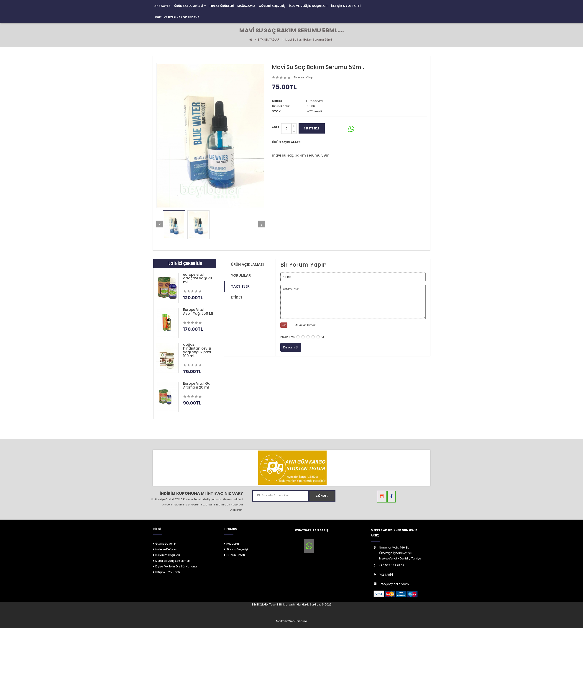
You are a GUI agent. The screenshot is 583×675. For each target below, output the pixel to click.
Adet (275, 127)
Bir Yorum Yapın (304, 77)
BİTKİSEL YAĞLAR (268, 39)
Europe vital (314, 101)
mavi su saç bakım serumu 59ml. (308, 39)
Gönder (322, 496)
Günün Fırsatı (235, 555)
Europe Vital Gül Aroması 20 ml (197, 385)
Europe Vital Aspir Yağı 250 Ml (198, 311)
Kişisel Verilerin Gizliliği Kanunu (176, 566)
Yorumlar (241, 275)
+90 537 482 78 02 (391, 565)
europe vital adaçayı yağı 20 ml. (197, 278)
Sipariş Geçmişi (237, 549)
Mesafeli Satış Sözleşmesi (172, 561)
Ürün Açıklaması (247, 264)
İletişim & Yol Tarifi (167, 572)
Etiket (237, 297)
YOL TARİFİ (386, 575)
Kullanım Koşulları (167, 555)
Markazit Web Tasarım (291, 621)
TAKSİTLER (240, 286)
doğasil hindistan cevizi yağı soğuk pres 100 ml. (197, 350)
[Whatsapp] (309, 546)
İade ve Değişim (166, 549)
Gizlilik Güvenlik (165, 544)
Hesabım (232, 544)
